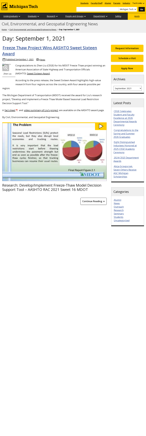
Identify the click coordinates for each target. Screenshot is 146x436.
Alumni (108, 3)
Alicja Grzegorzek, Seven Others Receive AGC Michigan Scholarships (124, 171)
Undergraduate (10, 16)
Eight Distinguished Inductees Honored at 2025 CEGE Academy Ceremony (125, 147)
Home (4, 29)
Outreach (119, 206)
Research (51, 16)
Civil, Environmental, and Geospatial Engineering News (50, 24)
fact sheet (10, 110)
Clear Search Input (116, 9)
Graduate (32, 16)
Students (84, 3)
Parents (116, 3)
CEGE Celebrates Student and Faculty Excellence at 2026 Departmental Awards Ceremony (125, 118)
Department (99, 16)
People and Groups (74, 16)
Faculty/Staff (96, 3)
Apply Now (127, 68)
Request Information (127, 48)
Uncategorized (121, 220)
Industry (126, 3)
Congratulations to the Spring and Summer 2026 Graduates (125, 134)
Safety (118, 16)
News (42, 59)
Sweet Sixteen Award (38, 73)
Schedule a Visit (127, 58)
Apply (137, 16)
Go (141, 9)
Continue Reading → (93, 201)
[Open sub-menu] (143, 3)
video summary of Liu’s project (41, 110)
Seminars (119, 213)
